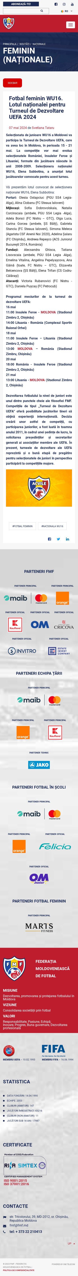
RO (66, 11)
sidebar (12, 83)
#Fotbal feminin (22, 526)
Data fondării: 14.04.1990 (23, 1095)
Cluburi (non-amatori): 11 (23, 1115)
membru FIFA (50, 1059)
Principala (9, 44)
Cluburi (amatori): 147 (21, 1105)
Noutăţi (24, 44)
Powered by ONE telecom (63, 1264)
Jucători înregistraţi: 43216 (25, 1110)
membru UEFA (11, 1059)
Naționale (39, 44)
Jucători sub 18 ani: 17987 (24, 1120)
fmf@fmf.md (19, 1225)
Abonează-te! (21, 4)
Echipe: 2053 (15, 1100)
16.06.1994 (67, 1059)
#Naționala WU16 (52, 526)
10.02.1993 (29, 1059)
